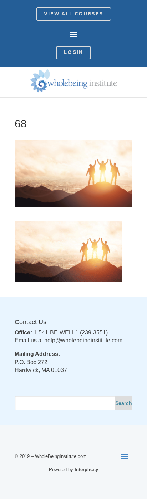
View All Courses (73, 13)
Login (73, 52)
